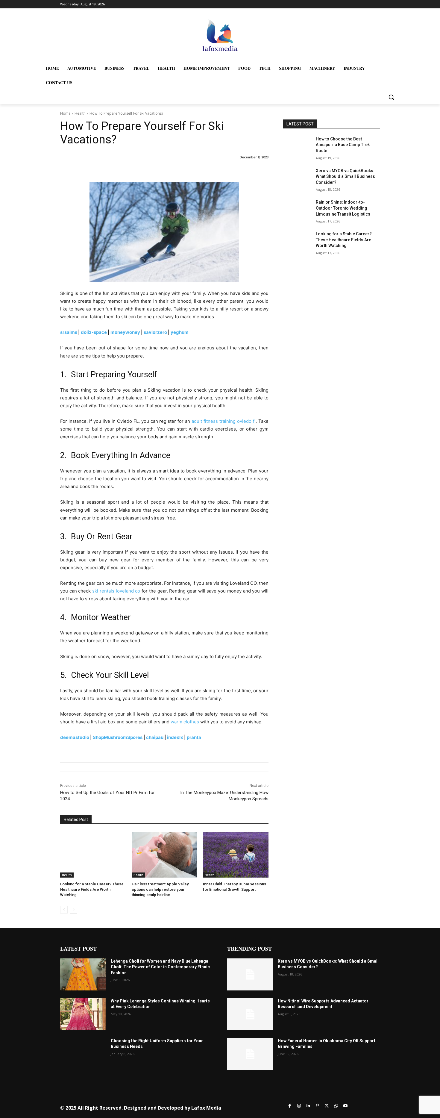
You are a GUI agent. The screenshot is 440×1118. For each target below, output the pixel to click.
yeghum (180, 332)
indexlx (175, 737)
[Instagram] (299, 1105)
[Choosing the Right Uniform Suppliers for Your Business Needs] (83, 1054)
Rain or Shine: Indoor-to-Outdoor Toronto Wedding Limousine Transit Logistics (343, 208)
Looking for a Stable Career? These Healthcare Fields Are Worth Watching (92, 889)
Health (80, 113)
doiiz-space (94, 332)
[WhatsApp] (336, 1105)
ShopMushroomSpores (117, 737)
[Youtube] (345, 1105)
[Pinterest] (317, 1105)
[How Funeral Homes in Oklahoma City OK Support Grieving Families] (250, 1054)
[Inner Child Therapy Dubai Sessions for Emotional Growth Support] (235, 855)
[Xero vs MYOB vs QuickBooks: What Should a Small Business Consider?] (297, 178)
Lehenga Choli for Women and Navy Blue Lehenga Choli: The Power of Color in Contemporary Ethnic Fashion (160, 967)
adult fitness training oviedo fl (224, 421)
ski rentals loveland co (116, 591)
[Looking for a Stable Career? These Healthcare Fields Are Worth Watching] (93, 855)
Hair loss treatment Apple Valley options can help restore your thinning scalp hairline (160, 889)
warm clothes (185, 722)
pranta (194, 737)
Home (65, 113)
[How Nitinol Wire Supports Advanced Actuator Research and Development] (250, 1014)
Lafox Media (206, 1108)
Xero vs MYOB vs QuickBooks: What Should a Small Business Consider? (345, 176)
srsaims (68, 332)
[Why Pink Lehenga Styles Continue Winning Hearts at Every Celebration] (83, 1014)
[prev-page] (64, 910)
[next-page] (73, 910)
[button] (391, 97)
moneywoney (125, 332)
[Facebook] (289, 1105)
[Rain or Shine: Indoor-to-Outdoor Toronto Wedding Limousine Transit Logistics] (297, 209)
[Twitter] (327, 1105)
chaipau (154, 737)
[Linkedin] (308, 1105)
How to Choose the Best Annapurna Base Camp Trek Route (343, 145)
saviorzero (155, 332)
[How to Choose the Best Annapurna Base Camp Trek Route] (297, 146)
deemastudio (74, 737)
